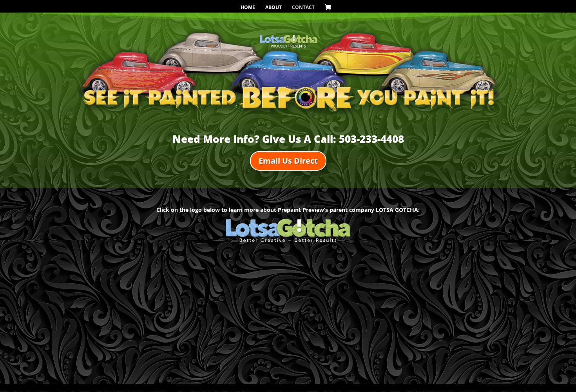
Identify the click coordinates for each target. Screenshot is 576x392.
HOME (248, 8)
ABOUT (273, 8)
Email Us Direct (288, 160)
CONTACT (303, 8)
